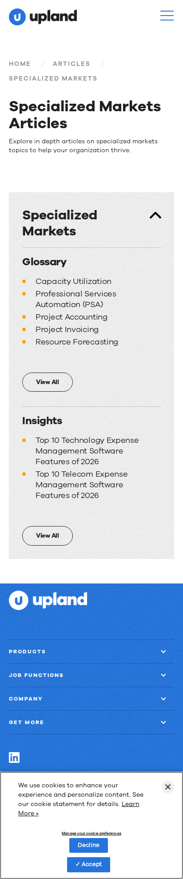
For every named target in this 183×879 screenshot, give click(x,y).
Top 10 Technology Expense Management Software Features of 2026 (87, 451)
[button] (167, 15)
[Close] (168, 787)
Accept (92, 864)
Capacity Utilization (73, 281)
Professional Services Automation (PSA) (76, 299)
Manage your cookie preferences (91, 833)
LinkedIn (14, 757)
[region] (91, 825)
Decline (88, 845)
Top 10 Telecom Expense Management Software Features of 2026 (81, 485)
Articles (72, 64)
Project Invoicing (67, 329)
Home (20, 64)
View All (47, 382)
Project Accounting (71, 317)
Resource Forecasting (77, 341)
